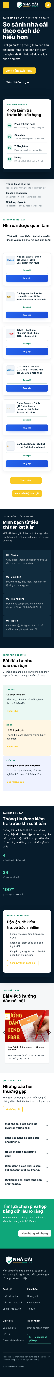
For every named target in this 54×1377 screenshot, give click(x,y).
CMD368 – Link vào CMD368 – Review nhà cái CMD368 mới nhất (30, 369)
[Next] (49, 1038)
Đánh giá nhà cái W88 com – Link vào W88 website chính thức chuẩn (32, 296)
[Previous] (4, 1038)
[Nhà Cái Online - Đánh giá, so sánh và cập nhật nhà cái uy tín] (27, 5)
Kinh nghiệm (33, 1302)
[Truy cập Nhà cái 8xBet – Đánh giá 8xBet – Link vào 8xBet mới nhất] (27, 278)
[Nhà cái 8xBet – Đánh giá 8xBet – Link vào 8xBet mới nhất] (10, 260)
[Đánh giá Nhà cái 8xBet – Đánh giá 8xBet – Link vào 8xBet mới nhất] (27, 270)
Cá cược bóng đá (12, 1302)
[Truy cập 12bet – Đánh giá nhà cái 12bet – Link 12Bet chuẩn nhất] (27, 351)
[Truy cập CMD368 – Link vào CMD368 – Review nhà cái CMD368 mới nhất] (27, 388)
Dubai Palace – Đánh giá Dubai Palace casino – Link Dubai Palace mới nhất (28, 408)
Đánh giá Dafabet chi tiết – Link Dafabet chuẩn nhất (31, 445)
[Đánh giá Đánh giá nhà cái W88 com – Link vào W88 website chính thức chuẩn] (27, 307)
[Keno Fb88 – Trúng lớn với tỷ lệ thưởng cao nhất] (27, 1039)
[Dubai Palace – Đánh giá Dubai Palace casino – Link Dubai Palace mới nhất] (10, 408)
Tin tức (31, 1308)
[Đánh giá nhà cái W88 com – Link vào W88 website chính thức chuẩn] (10, 297)
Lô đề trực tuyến (12, 1308)
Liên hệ (7, 1334)
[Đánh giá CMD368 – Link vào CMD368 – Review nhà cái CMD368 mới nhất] (27, 380)
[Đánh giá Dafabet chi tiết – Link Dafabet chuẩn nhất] (10, 446)
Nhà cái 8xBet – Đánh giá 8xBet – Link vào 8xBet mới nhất (29, 259)
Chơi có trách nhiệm (38, 1327)
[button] (6, 5)
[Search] (48, 5)
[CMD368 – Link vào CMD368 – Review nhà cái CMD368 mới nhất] (10, 370)
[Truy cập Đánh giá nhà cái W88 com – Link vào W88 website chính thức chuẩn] (27, 315)
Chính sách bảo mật (13, 1340)
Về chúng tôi (9, 1327)
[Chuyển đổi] (47, 1126)
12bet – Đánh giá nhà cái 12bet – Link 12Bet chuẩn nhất (28, 333)
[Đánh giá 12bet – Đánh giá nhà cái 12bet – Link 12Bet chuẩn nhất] (27, 343)
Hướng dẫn (33, 1296)
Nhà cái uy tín (10, 1296)
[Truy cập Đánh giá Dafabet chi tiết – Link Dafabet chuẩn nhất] (27, 463)
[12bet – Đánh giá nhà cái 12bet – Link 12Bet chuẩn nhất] (10, 333)
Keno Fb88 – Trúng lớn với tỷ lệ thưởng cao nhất (26, 1048)
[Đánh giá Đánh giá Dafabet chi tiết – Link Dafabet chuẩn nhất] (27, 455)
